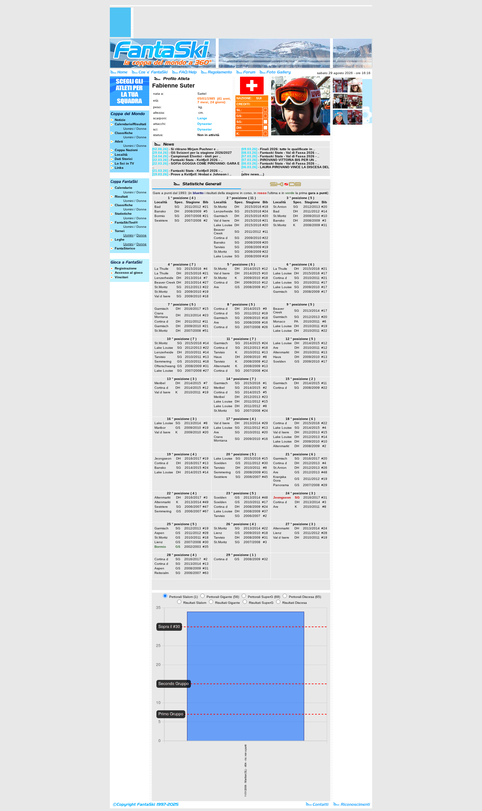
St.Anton (280, 206)
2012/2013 (311, 206)
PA (296, 321)
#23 (206, 315)
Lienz (158, 542)
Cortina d (221, 238)
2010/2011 (311, 278)
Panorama (281, 485)
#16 (265, 322)
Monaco (279, 321)
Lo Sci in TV (124, 163)
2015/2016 (253, 206)
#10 (324, 216)
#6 (324, 321)
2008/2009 (193, 211)
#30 (265, 463)
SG (176, 206)
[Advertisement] (252, 22)
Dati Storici (123, 159)
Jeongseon (162, 458)
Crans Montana (161, 315)
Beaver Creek (219, 231)
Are (216, 287)
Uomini (128, 128)
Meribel (159, 383)
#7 (206, 278)
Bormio (159, 216)
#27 (206, 282)
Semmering (162, 361)
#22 (265, 238)
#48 (324, 472)
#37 (265, 511)
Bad (157, 206)
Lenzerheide (223, 211)
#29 (265, 423)
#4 (206, 268)
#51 (206, 330)
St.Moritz (220, 206)
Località (121, 154)
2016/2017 (192, 308)
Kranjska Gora (279, 478)
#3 (324, 220)
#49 (206, 502)
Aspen (159, 533)
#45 (265, 477)
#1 (265, 383)
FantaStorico (125, 248)
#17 (265, 287)
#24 (265, 211)
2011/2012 (193, 206)
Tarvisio (219, 247)
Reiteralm (161, 573)
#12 (265, 268)
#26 (265, 327)
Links (119, 167)
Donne (141, 128)
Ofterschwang (164, 366)
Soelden (279, 361)
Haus (218, 357)
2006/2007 (252, 477)
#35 (206, 546)
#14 (324, 211)
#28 (206, 533)
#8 (265, 357)
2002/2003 (192, 546)
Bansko (160, 211)
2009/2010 (253, 238)
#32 (265, 559)
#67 (206, 511)
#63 (206, 573)
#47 (206, 506)
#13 (206, 357)
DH (176, 211)
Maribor (160, 427)
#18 (265, 206)
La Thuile (161, 268)
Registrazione (126, 268)
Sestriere (161, 220)
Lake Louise (223, 225)
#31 (324, 225)
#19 (265, 247)
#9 (265, 308)
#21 (206, 206)
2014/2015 (252, 268)
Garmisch (221, 216)
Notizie (120, 120)
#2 (206, 220)
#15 (206, 308)
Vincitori (121, 277)
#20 (265, 216)
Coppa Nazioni (126, 150)
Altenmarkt (222, 366)
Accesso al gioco (129, 272)
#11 (265, 231)
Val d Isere (222, 220)
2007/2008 (193, 216)
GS (237, 287)
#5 (206, 211)
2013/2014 (193, 278)
